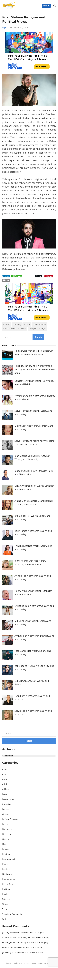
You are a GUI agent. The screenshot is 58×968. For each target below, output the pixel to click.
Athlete (5, 789)
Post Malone (10, 328)
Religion (33, 328)
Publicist (6, 894)
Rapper (23, 328)
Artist (4, 784)
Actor (4, 769)
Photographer (8, 879)
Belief (7, 324)
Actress (5, 774)
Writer (5, 919)
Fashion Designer (10, 819)
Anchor (5, 779)
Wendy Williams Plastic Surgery (29, 932)
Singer (43, 328)
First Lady (6, 834)
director (5, 814)
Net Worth (7, 874)
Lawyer (5, 849)
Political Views (40, 324)
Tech (4, 909)
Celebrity (17, 324)
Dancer (5, 809)
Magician (6, 854)
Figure (5, 824)
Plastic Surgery (9, 884)
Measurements (9, 859)
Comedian (7, 804)
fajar (4, 27)
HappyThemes (45, 963)
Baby (4, 794)
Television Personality (12, 914)
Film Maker (7, 829)
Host (4, 844)
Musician (6, 869)
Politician (6, 889)
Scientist (6, 899)
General (5, 839)
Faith (28, 324)
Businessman (8, 799)
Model (5, 864)
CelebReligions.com (21, 963)
